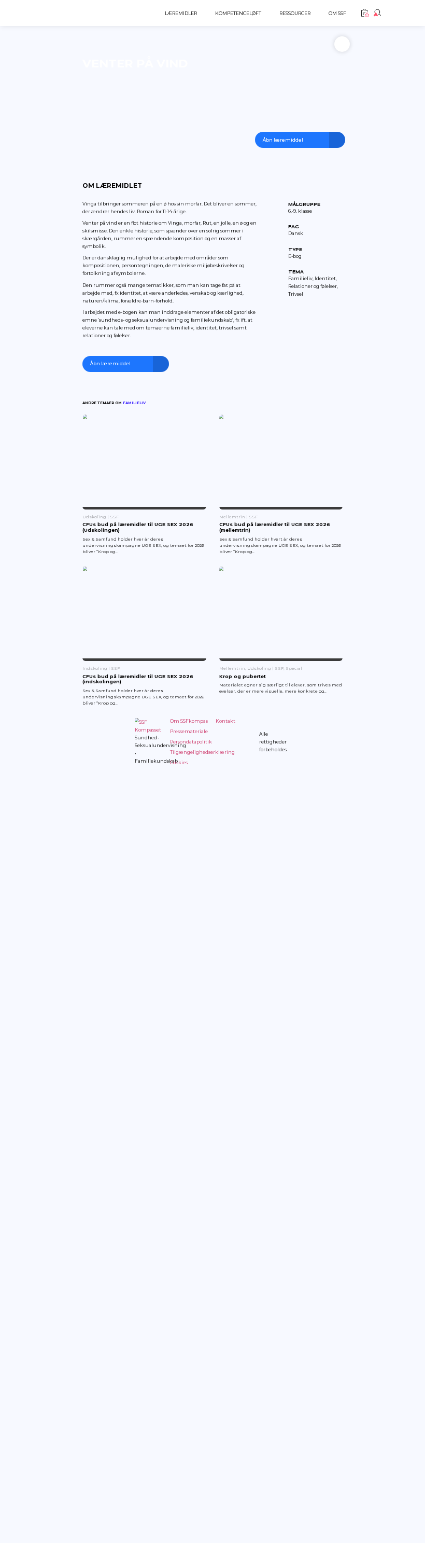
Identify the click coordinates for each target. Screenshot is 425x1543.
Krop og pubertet (242, 676)
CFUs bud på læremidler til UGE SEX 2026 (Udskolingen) (137, 527)
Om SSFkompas (189, 721)
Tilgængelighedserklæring (202, 752)
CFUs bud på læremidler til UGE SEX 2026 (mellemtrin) (274, 527)
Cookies (179, 762)
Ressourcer (294, 13)
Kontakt (225, 721)
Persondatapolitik (191, 742)
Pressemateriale (189, 731)
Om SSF (337, 13)
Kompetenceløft (238, 13)
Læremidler (181, 13)
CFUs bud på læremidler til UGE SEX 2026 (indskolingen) (137, 679)
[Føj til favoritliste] (342, 44)
